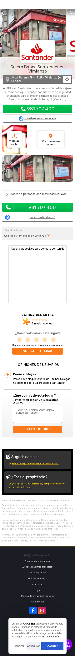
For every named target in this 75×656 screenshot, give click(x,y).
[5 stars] (54, 339)
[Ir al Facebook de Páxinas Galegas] (33, 610)
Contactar (37, 584)
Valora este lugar (37, 351)
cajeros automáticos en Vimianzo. (46, 514)
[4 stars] (46, 339)
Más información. (51, 636)
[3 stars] (37, 339)
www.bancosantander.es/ (40, 118)
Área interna (37, 602)
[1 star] (20, 339)
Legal (37, 590)
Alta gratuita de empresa (38, 561)
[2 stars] (29, 339)
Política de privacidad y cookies (37, 596)
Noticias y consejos (37, 578)
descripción (62, 508)
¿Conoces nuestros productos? (37, 567)
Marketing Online (37, 572)
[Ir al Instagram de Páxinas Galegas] (42, 610)
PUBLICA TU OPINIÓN (38, 429)
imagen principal (41, 535)
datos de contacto (15, 520)
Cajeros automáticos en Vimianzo (25, 236)
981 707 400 (40, 108)
